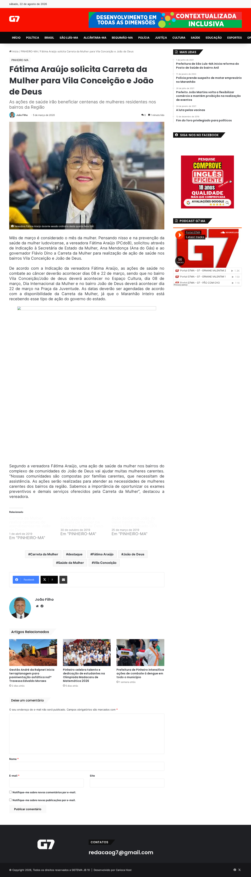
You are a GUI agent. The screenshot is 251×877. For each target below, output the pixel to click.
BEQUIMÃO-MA (122, 37)
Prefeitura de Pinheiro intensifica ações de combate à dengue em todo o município (140, 673)
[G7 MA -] (14, 19)
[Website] (37, 606)
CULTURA (178, 37)
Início (15, 51)
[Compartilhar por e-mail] (63, 580)
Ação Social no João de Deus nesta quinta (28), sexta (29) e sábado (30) (134, 522)
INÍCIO (16, 37)
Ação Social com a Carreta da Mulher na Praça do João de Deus (81, 522)
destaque (75, 554)
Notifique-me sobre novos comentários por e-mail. (44, 792)
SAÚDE (195, 37)
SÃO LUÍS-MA (69, 37)
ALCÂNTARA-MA (95, 37)
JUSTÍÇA (161, 37)
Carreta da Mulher (44, 554)
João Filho (22, 115)
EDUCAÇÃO (214, 37)
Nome (14, 759)
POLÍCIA (143, 37)
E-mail (14, 775)
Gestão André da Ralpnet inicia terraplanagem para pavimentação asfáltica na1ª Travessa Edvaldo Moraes (31, 675)
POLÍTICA (32, 37)
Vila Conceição (105, 563)
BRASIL (49, 37)
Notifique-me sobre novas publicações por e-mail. (44, 800)
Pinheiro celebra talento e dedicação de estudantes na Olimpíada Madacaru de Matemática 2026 (84, 675)
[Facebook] (42, 606)
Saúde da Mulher (71, 563)
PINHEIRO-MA (29, 51)
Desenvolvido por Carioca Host (113, 870)
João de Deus (133, 554)
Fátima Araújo (103, 554)
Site (92, 775)
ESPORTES (234, 37)
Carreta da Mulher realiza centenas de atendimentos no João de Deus (30, 524)
